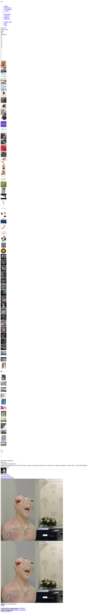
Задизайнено (8, 9)
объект (3, 604)
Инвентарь (7, 7)
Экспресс (7, 15)
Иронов (6, 17)
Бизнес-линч (8, 22)
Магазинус (7, 14)
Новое (6, 6)
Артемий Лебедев (6, 476)
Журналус (7, 19)
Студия (6, 11)
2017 (5, 23)
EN (2, 1)
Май (5, 25)
